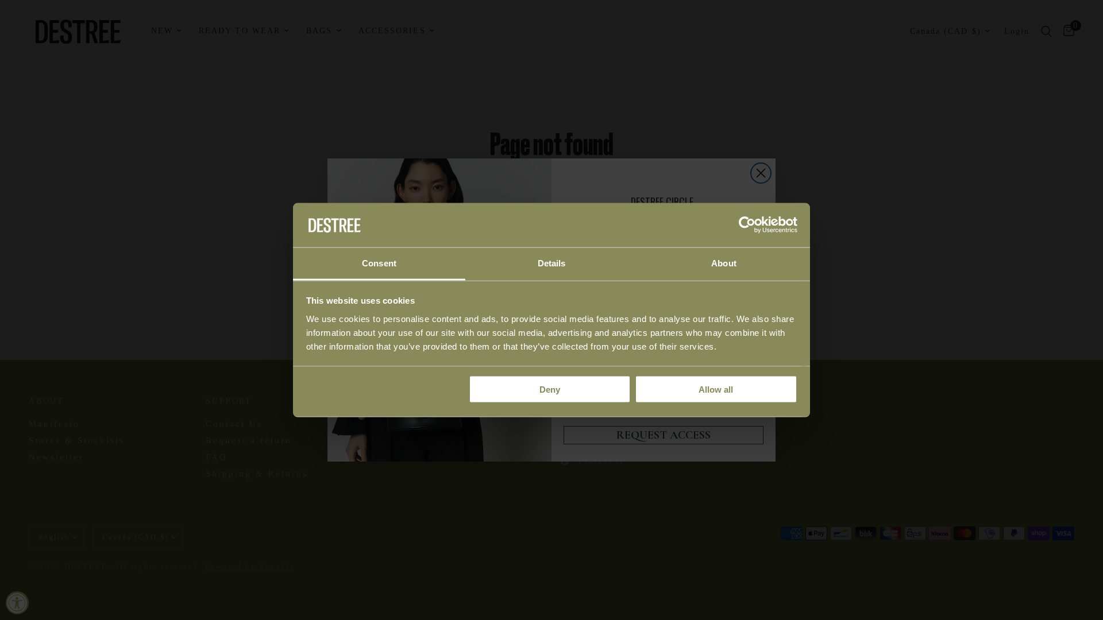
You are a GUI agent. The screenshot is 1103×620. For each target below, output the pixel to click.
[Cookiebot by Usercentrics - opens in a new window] (747, 225)
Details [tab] (552, 263)
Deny (549, 389)
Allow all (716, 389)
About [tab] (723, 263)
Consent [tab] (379, 263)
